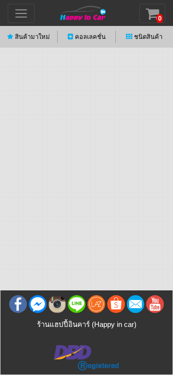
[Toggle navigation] (21, 13)
